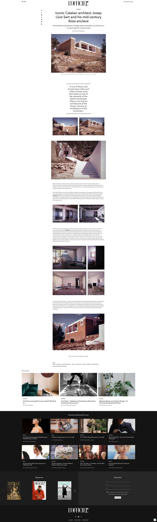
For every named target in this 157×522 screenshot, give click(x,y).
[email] (42, 10)
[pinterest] (42, 15)
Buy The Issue (127, 1)
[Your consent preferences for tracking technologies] (155, 520)
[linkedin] (42, 17)
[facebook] (42, 13)
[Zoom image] (78, 160)
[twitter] (42, 20)
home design (95, 364)
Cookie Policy (85, 519)
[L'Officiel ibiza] (78, 3)
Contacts (71, 519)
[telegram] (42, 24)
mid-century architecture (59, 366)
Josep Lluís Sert (57, 364)
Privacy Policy (124, 494)
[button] (75, 490)
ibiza (73, 364)
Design (78, 9)
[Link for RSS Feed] (81, 516)
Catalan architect (66, 364)
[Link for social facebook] (75, 517)
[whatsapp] (42, 22)
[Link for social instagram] (78, 517)
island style (78, 364)
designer (88, 364)
